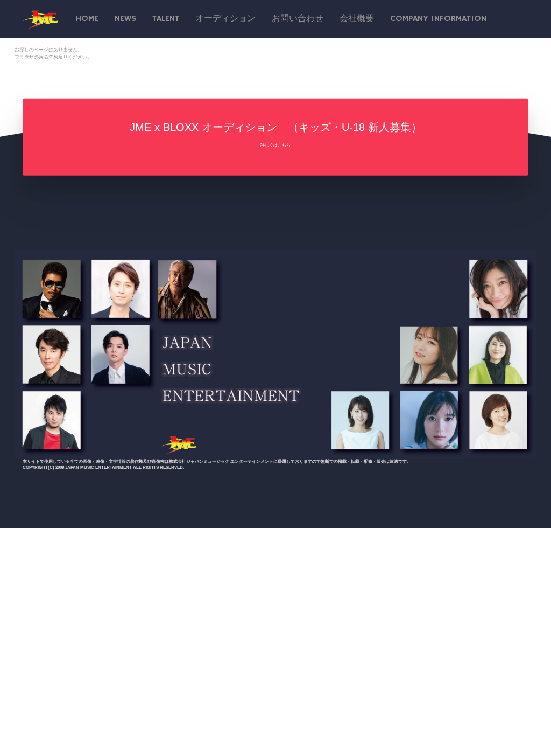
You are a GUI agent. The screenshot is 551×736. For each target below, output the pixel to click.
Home (87, 18)
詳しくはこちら (275, 145)
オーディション (225, 18)
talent (165, 18)
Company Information (438, 18)
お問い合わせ (297, 18)
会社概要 (357, 18)
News (125, 18)
